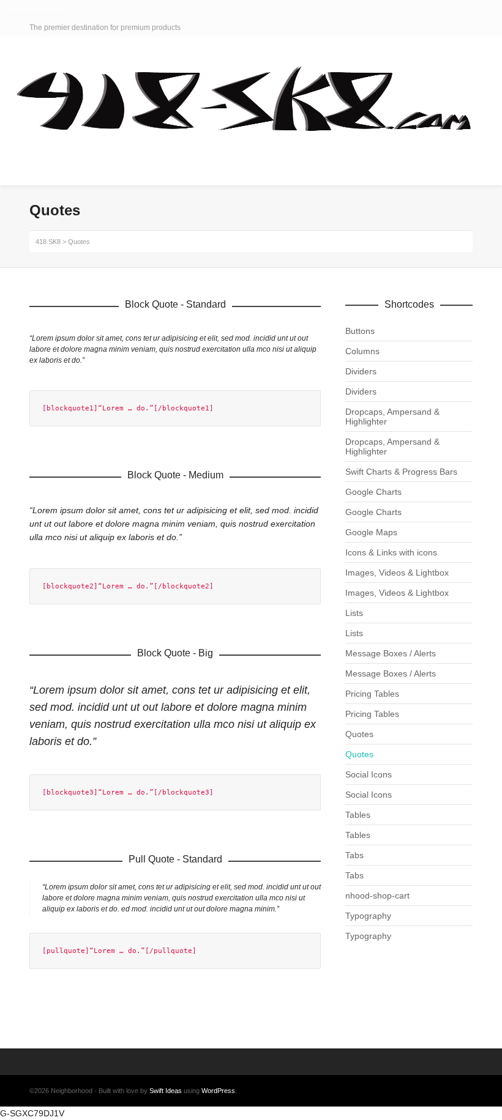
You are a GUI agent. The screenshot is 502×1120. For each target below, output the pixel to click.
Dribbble (471, 27)
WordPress (218, 1090)
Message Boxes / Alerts (390, 653)
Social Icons (368, 774)
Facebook (453, 27)
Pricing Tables (372, 694)
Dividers (360, 371)
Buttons (360, 331)
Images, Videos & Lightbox (397, 572)
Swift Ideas (165, 1090)
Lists (354, 613)
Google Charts (373, 492)
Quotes (359, 734)
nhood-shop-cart (377, 895)
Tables (357, 815)
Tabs (354, 855)
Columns (362, 351)
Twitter (436, 27)
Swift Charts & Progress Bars (401, 472)
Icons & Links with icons (391, 552)
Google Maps (371, 532)
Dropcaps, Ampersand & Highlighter (392, 416)
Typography (368, 916)
